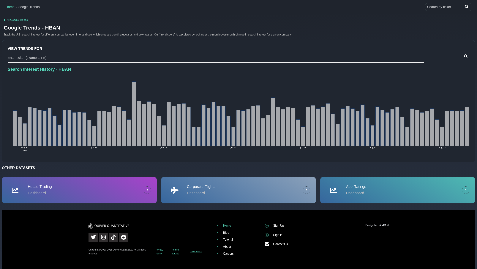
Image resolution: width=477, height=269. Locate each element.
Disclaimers (196, 251)
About (227, 246)
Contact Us (280, 244)
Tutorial (228, 239)
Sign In (277, 234)
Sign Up (278, 225)
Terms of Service (175, 251)
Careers (228, 253)
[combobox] (216, 58)
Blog (226, 232)
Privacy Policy (159, 251)
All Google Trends (17, 19)
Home (10, 7)
